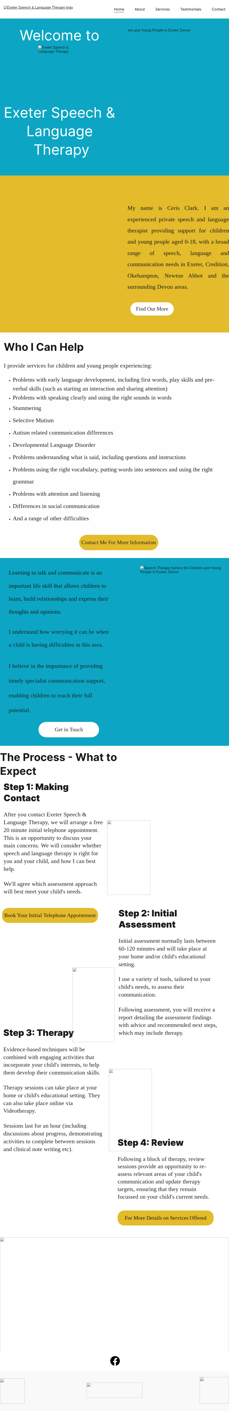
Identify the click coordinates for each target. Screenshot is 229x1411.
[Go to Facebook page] (115, 1361)
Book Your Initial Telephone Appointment (50, 915)
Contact (218, 9)
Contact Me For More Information (118, 542)
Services (162, 9)
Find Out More (152, 309)
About (140, 9)
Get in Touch (69, 729)
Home (119, 9)
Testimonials (190, 9)
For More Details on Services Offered (165, 1218)
